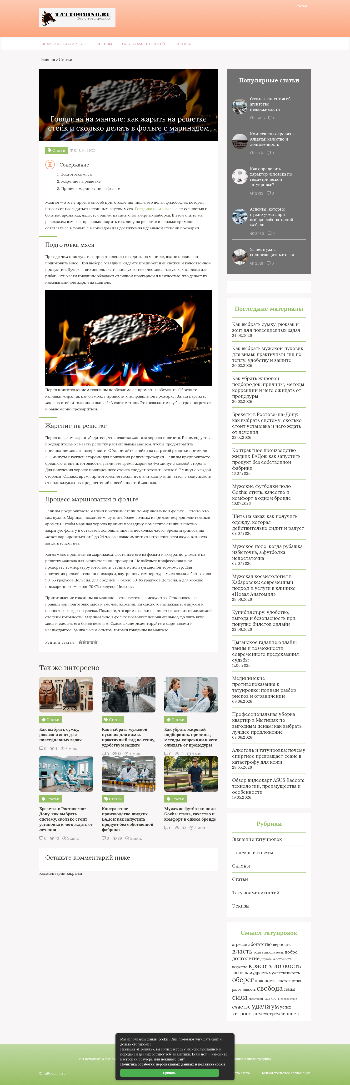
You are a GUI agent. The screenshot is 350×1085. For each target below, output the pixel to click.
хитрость (243, 1013)
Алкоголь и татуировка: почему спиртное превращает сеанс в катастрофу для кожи (268, 756)
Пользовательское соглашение (285, 1073)
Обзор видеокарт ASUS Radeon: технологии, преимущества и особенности (268, 786)
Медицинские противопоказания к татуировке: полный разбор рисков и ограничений (264, 687)
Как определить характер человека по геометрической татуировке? (271, 176)
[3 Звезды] (88, 642)
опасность (266, 980)
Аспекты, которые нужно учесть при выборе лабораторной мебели (272, 217)
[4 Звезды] (92, 642)
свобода (270, 988)
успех (285, 1007)
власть (242, 951)
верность (282, 944)
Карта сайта (240, 1073)
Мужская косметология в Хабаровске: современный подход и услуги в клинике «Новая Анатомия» (263, 585)
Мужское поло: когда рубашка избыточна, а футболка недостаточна (267, 552)
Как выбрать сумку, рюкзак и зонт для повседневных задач (266, 327)
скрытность (256, 998)
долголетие (246, 958)
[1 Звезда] (80, 642)
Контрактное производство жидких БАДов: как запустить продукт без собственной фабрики (266, 459)
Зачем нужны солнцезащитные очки (272, 252)
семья (289, 989)
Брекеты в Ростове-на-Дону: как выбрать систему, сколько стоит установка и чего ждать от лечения (267, 423)
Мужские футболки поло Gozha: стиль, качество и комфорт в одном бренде (261, 492)
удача (261, 1006)
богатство (261, 944)
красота (261, 966)
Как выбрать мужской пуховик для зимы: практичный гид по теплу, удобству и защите (267, 354)
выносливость (273, 952)
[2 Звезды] (84, 642)
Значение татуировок (64, 44)
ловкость (287, 966)
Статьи (301, 6)
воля (257, 952)
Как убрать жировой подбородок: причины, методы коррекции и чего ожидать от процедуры (268, 387)
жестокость (282, 959)
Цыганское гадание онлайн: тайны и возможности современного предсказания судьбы (265, 651)
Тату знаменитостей (143, 44)
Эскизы (104, 44)
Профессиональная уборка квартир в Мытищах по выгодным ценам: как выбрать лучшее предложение (267, 723)
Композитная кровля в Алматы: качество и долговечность (272, 139)
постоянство (289, 980)
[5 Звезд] (96, 642)
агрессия (241, 944)
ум (275, 1006)
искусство (240, 967)
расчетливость (244, 989)
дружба (266, 959)
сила (240, 997)
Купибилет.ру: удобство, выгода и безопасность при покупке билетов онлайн (263, 618)
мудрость (258, 972)
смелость (272, 998)
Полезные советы (252, 852)
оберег (243, 979)
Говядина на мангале (154, 208)
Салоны (182, 44)
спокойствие (288, 998)
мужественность (284, 972)
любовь (240, 972)
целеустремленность (277, 1013)
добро (291, 952)
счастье (241, 1007)
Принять (169, 1073)
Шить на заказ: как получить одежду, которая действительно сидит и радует (268, 522)
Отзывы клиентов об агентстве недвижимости (270, 104)
